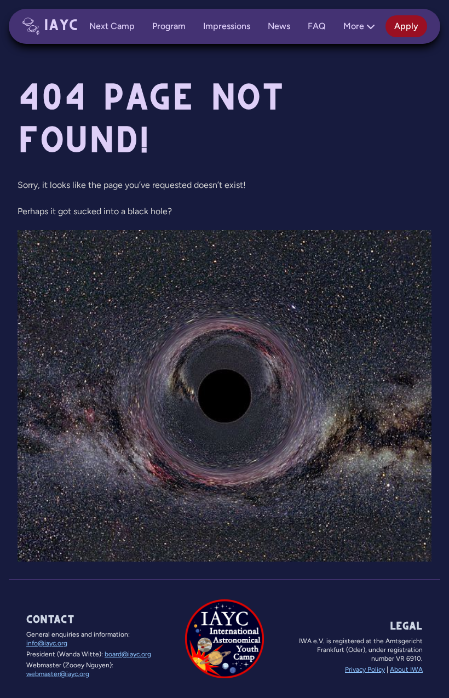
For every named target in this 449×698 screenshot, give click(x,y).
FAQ (317, 26)
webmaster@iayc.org (57, 674)
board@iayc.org (128, 654)
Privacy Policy (365, 669)
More (353, 26)
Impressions (226, 26)
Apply (406, 26)
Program (169, 26)
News (279, 26)
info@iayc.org (46, 643)
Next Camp (112, 26)
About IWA (406, 669)
